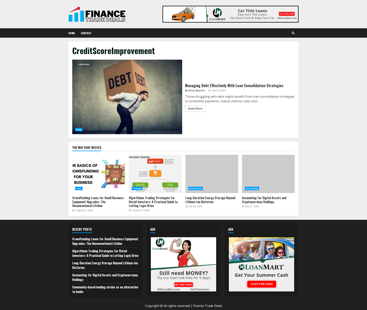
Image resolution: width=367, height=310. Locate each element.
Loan (78, 129)
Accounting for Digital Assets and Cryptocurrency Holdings (268, 174)
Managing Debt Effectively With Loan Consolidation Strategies (127, 97)
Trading (137, 188)
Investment (195, 188)
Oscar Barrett (196, 90)
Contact (86, 33)
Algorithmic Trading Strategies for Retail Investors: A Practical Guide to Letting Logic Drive (155, 174)
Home (71, 33)
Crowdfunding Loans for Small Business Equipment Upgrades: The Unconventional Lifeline (98, 174)
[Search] (293, 33)
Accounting (252, 188)
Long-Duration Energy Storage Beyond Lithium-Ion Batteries (211, 174)
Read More (195, 108)
